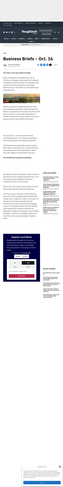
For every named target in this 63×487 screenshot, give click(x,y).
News (4, 53)
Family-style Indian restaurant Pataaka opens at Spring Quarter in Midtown (51, 290)
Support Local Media (46, 30)
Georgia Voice (45, 38)
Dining (30, 38)
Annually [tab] (25, 256)
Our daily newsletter (30, 44)
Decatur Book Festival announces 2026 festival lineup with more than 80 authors (51, 284)
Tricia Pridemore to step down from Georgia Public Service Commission (50, 279)
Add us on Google (8, 25)
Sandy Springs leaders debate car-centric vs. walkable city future (49, 193)
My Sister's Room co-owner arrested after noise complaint (51, 178)
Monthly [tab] (18, 256)
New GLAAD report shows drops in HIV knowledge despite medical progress (51, 296)
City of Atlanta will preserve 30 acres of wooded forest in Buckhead (51, 186)
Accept (42, 482)
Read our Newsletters (30, 23)
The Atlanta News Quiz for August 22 (51, 273)
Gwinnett (21, 38)
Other (28, 267)
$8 (15, 263)
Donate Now (21, 276)
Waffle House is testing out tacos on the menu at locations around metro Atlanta (51, 210)
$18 (28, 263)
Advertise (40, 23)
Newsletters (46, 34)
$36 (15, 267)
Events (55, 38)
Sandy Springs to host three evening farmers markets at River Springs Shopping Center (51, 201)
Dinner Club (48, 23)
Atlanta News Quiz (18, 23)
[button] (60, 467)
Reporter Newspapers (14, 64)
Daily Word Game (8, 23)
